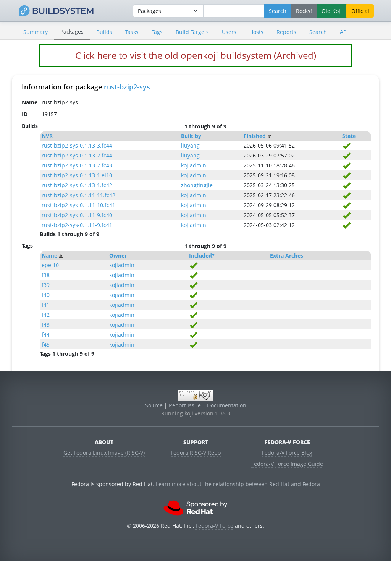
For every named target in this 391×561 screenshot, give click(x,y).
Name (49, 255)
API (344, 32)
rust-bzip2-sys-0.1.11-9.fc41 (77, 225)
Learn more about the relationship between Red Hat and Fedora (238, 484)
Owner (118, 255)
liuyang (190, 145)
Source (154, 405)
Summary (35, 32)
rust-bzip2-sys (127, 86)
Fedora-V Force (214, 525)
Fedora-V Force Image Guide (287, 463)
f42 (46, 314)
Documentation (226, 405)
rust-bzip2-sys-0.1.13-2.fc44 (77, 155)
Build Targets (192, 32)
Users (229, 32)
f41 (46, 304)
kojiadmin (193, 165)
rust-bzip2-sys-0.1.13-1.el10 (77, 175)
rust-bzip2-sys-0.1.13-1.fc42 (77, 185)
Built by (191, 135)
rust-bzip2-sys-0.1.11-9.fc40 (77, 215)
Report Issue (185, 405)
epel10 (50, 265)
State (349, 135)
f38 (46, 275)
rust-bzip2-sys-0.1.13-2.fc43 (77, 165)
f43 (46, 324)
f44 (46, 334)
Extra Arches (286, 255)
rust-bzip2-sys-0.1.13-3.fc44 (77, 145)
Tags (157, 32)
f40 (46, 294)
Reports (286, 32)
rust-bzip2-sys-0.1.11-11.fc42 (78, 195)
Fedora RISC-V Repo (196, 452)
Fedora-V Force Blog (287, 452)
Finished (255, 135)
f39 (46, 285)
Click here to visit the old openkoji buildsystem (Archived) (195, 55)
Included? (202, 255)
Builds (104, 32)
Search (318, 32)
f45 (46, 344)
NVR (47, 135)
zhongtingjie (197, 185)
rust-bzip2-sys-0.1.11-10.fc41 (78, 205)
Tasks (132, 32)
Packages (72, 31)
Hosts (256, 32)
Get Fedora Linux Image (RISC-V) (104, 452)
